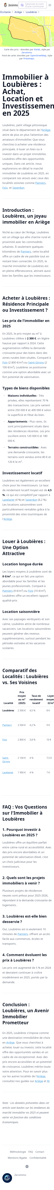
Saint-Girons (36, 362)
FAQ (30, 1151)
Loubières (31, 12)
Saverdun (18, 188)
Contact (39, 1151)
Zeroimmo (27, 52)
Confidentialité (38, 1157)
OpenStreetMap (38, 55)
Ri (48, 1081)
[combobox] (32, 5)
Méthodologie (18, 1151)
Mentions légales (17, 1157)
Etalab (37, 49)
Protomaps (28, 58)
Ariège (18, 12)
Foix (5, 188)
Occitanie (5, 12)
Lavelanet (8, 500)
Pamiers (40, 183)
